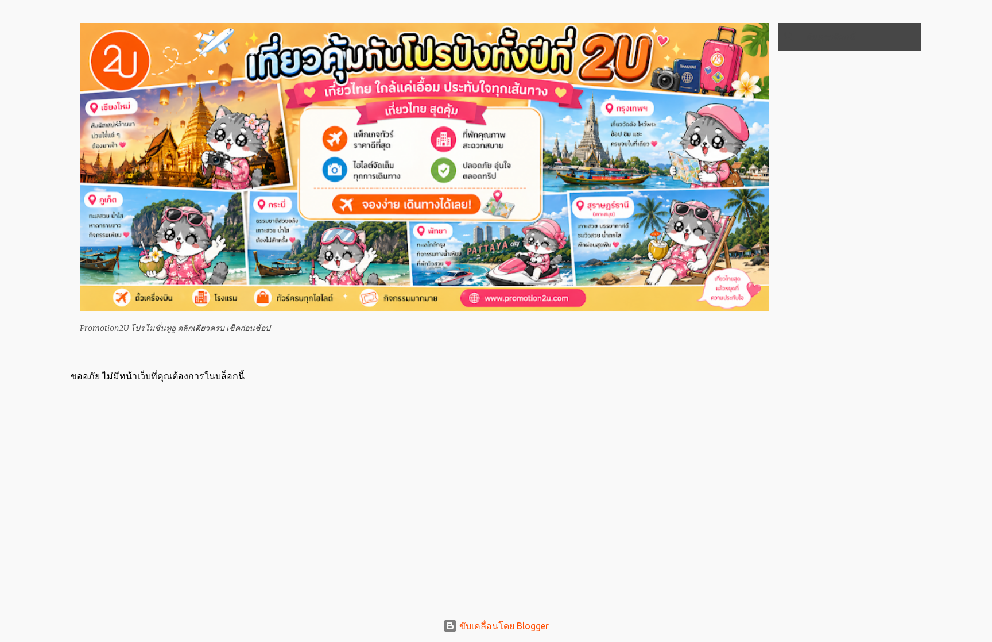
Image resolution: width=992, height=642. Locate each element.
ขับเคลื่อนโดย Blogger (503, 626)
